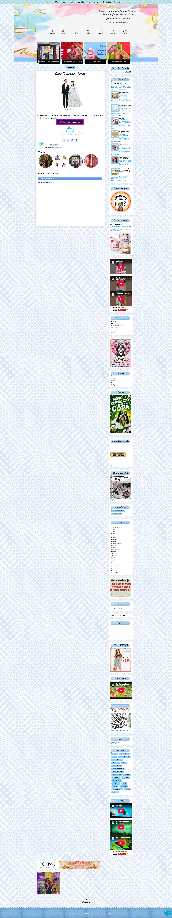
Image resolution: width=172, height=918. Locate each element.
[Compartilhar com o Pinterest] (58, 145)
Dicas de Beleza (125, 754)
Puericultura (114, 329)
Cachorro (113, 381)
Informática (114, 559)
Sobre (47, 2)
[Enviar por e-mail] (51, 145)
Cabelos (115, 754)
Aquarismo (114, 379)
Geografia (113, 553)
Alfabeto (113, 541)
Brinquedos (59, 147)
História (113, 557)
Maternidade (124, 786)
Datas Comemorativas (118, 510)
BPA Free (113, 321)
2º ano (113, 529)
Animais (113, 377)
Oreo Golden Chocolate (125, 92)
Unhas (124, 762)
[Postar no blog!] (53, 145)
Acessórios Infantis (117, 789)
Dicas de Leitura (117, 765)
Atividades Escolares (116, 543)
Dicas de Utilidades (117, 759)
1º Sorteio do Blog (116, 527)
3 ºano (113, 531)
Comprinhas (126, 777)
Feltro (124, 783)
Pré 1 (112, 569)
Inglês (112, 561)
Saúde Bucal (116, 777)
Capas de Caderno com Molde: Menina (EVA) (125, 158)
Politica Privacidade (116, 2)
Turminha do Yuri (41, 9)
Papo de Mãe (114, 327)
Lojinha (93, 2)
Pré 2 (112, 571)
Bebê (112, 323)
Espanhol (113, 551)
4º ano (113, 533)
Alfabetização (114, 539)
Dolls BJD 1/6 (122, 118)
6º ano (113, 537)
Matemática (114, 563)
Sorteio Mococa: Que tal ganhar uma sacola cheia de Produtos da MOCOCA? (124, 171)
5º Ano (113, 535)
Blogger (94, 913)
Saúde (114, 757)
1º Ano (113, 525)
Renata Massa (79, 913)
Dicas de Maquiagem (118, 771)
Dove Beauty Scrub (116, 224)
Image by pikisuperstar (120, 730)
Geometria (114, 555)
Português (114, 567)
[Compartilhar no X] (54, 145)
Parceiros (61, 2)
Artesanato (78, 2)
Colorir (113, 547)
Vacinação (114, 333)
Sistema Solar (115, 573)
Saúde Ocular (114, 331)
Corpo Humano (115, 549)
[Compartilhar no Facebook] (56, 145)
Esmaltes (115, 786)
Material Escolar (115, 565)
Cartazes (113, 545)
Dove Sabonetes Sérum (125, 105)
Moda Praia (115, 792)
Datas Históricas (117, 513)
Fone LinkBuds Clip (124, 144)
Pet (112, 383)
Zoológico (113, 385)
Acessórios (127, 774)
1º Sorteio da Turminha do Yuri (120, 83)
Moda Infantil (116, 762)
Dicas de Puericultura (116, 325)
